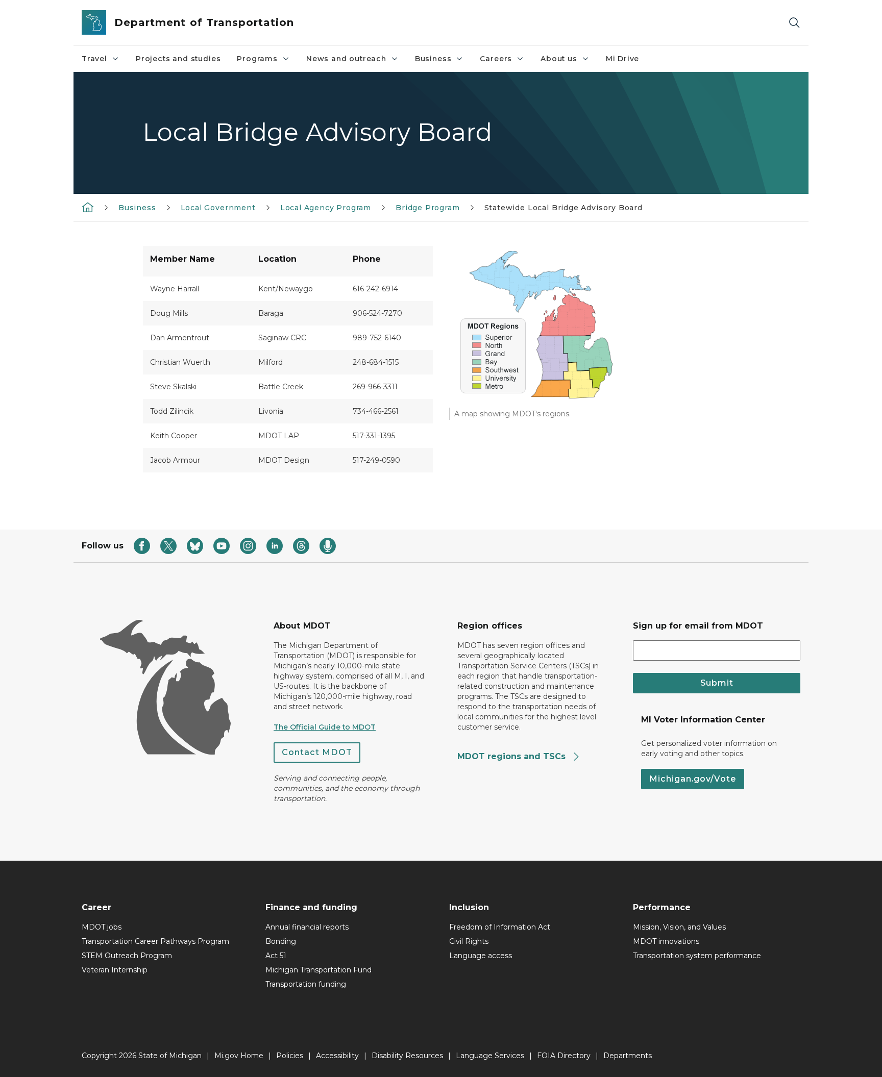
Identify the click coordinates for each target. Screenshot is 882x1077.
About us (559, 58)
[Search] (794, 22)
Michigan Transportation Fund (318, 969)
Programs (257, 58)
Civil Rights (468, 941)
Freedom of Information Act (499, 927)
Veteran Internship (115, 969)
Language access (480, 955)
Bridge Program (427, 207)
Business (433, 58)
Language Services (490, 1055)
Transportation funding (305, 984)
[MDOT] (88, 207)
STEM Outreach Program (127, 955)
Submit (716, 683)
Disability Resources (407, 1055)
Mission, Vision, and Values (679, 927)
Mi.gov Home (238, 1055)
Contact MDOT (317, 752)
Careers (496, 58)
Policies (289, 1055)
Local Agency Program (325, 207)
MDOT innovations (666, 941)
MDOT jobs (101, 927)
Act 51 (275, 955)
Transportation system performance (697, 955)
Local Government (218, 207)
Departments (627, 1055)
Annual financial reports (307, 927)
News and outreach (346, 58)
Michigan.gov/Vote (692, 779)
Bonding (280, 941)
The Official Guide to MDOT (325, 727)
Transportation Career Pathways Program (155, 941)
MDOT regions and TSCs (512, 756)
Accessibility (337, 1055)
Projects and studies (178, 58)
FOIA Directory (564, 1055)
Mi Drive (623, 58)
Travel (94, 58)
